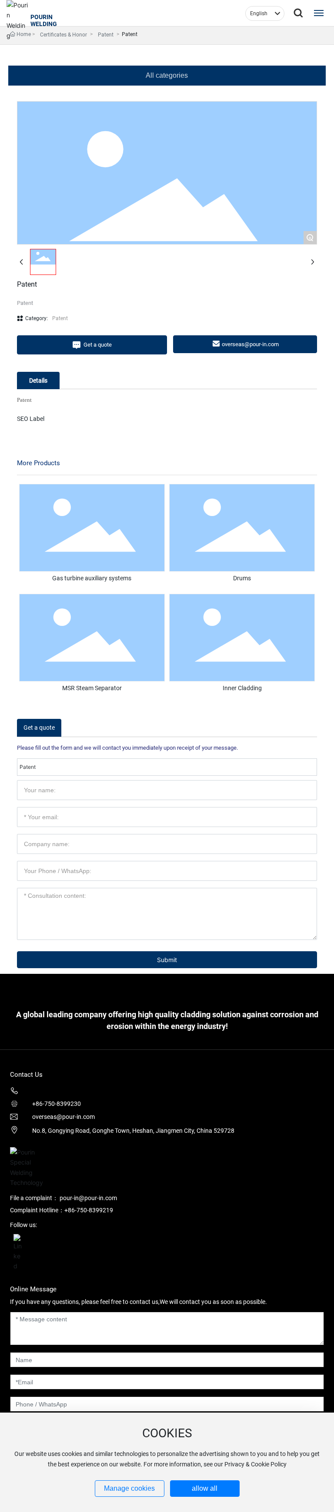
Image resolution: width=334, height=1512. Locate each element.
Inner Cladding (242, 688)
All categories (167, 75)
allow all (204, 1488)
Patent (106, 35)
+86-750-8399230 (56, 1103)
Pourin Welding (43, 20)
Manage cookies (129, 1488)
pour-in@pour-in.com (88, 1197)
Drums (242, 578)
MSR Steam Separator (92, 688)
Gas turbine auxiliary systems (91, 578)
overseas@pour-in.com (63, 1116)
